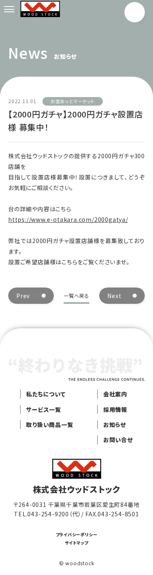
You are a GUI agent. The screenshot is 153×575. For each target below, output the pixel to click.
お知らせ (114, 424)
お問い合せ (118, 440)
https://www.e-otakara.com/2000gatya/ (68, 219)
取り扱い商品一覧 (49, 424)
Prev (23, 296)
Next (114, 296)
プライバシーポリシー (77, 534)
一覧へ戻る (76, 295)
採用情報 (115, 409)
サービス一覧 (43, 409)
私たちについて (46, 394)
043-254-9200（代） (54, 514)
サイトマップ (77, 543)
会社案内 (115, 394)
